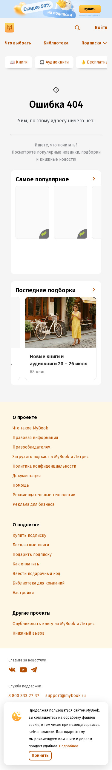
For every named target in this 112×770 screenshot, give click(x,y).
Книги (21, 62)
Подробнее (68, 746)
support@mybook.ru (65, 695)
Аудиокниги (57, 62)
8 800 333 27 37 (23, 695)
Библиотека (56, 43)
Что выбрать (18, 43)
